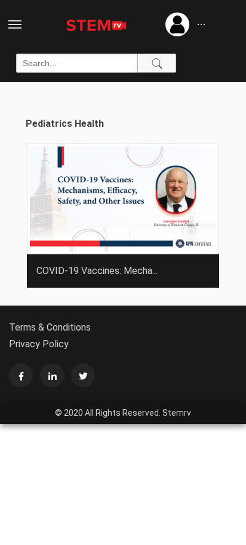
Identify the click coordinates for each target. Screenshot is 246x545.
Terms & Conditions (50, 327)
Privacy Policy (39, 344)
